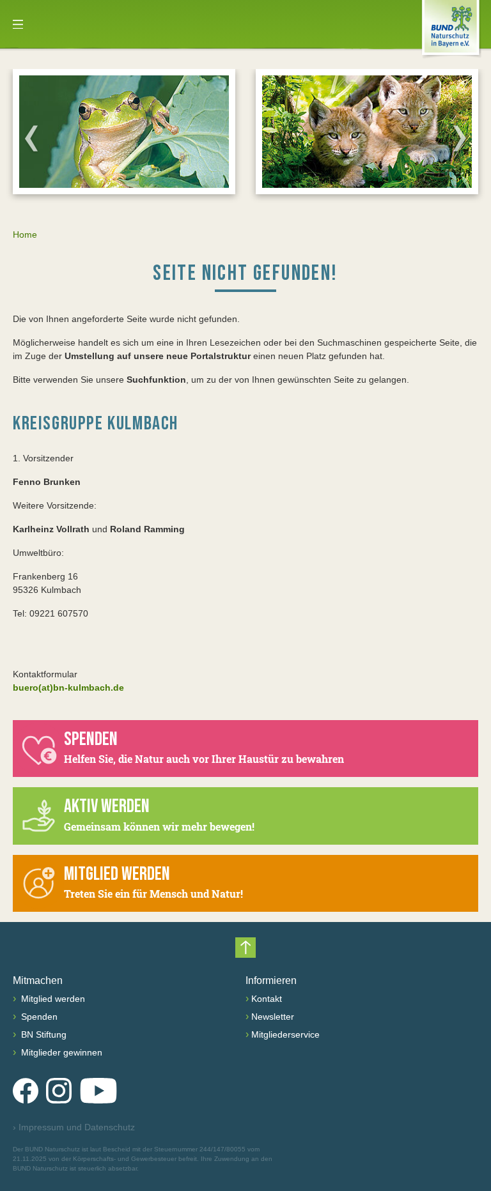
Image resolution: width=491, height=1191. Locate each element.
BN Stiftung (42, 1034)
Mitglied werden (52, 999)
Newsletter (272, 1016)
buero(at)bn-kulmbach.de (68, 687)
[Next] (460, 138)
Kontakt (266, 999)
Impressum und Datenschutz (74, 1127)
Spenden (38, 1016)
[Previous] (31, 138)
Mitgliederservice (285, 1034)
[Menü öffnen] (18, 24)
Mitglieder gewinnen (60, 1052)
